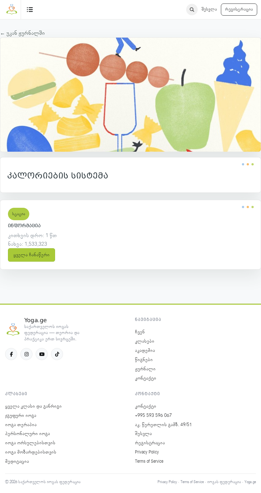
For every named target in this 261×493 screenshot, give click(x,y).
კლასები (144, 341)
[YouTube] (42, 354)
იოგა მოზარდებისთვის (30, 452)
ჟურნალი (145, 369)
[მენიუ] (30, 9)
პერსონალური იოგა (27, 434)
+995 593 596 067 (153, 415)
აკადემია (145, 350)
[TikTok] (57, 354)
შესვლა (209, 9)
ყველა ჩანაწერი (31, 255)
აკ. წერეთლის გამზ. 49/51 (163, 425)
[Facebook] (11, 354)
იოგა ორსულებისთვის (30, 443)
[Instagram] (26, 354)
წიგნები (144, 360)
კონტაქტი (145, 378)
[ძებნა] (192, 9)
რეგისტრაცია (239, 9)
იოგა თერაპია (21, 425)
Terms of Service (149, 461)
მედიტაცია (17, 461)
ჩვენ (140, 332)
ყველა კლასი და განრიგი (33, 406)
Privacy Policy (147, 452)
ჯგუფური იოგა (20, 415)
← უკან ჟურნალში (22, 33)
